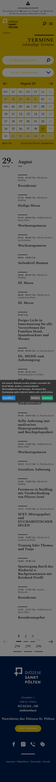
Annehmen (47, 397)
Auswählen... (9, 397)
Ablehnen (35, 397)
